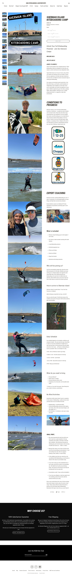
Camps (36, 6)
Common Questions (23, 570)
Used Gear (59, 6)
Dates (48, 27)
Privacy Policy (45, 570)
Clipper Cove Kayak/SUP (22, 6)
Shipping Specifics (53, 530)
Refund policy (38, 570)
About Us (52, 6)
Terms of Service (31, 570)
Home (5, 6)
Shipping (48, 24)
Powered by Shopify (42, 573)
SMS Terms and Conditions (55, 570)
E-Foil (31, 6)
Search (13, 570)
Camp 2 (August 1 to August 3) (54, 36)
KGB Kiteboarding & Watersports (36, 3)
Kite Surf (11, 6)
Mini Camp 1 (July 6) (52, 30)
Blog (17, 570)
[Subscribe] (46, 554)
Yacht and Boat (44, 6)
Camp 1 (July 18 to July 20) (53, 33)
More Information (18, 532)
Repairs (66, 6)
